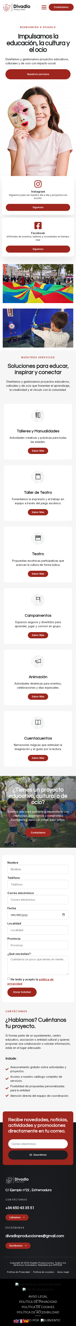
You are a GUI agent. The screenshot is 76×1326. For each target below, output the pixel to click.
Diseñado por (28, 1320)
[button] (44, 7)
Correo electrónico (20, 893)
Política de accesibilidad (38, 1312)
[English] (16, 1321)
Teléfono (13, 877)
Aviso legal (38, 1296)
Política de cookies (38, 1307)
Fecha (11, 908)
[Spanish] (26, 1321)
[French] (21, 1321)
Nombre (12, 862)
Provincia (13, 938)
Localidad (14, 923)
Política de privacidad (38, 1302)
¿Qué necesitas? (19, 953)
